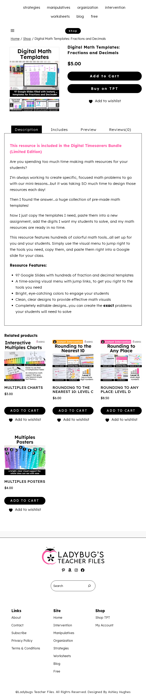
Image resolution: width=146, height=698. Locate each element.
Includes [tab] (59, 129)
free (94, 16)
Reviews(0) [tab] (120, 129)
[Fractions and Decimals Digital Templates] (34, 72)
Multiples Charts (23, 387)
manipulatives (58, 7)
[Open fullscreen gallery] (55, 93)
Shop (73, 31)
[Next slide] (57, 105)
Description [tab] (26, 129)
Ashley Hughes (119, 692)
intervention (115, 7)
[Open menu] (12, 31)
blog (80, 16)
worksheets (60, 16)
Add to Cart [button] (24, 410)
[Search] (89, 585)
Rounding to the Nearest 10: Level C (73, 389)
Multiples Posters (24, 481)
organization (87, 7)
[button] (16, 105)
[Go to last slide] (11, 105)
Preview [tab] (89, 129)
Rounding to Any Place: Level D (120, 389)
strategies (31, 7)
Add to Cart (104, 76)
